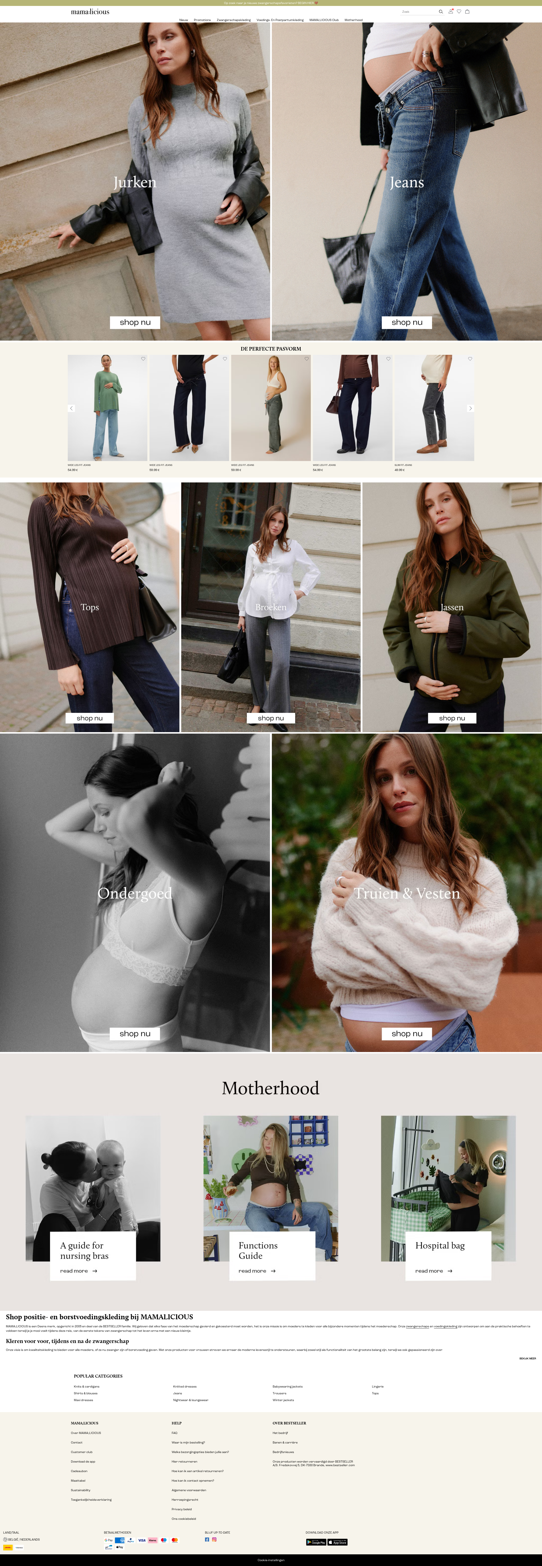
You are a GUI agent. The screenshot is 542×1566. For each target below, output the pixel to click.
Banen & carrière (285, 1442)
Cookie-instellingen (271, 1560)
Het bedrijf (280, 1433)
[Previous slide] (71, 408)
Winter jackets (283, 1400)
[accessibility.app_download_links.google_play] (316, 1546)
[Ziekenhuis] (451, 1182)
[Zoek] (441, 11)
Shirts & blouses (86, 1393)
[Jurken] (135, 181)
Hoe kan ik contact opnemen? (193, 1480)
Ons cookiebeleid (184, 1519)
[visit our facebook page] (207, 1540)
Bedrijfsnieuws (283, 1452)
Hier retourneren (184, 1461)
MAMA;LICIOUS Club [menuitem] (324, 20)
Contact (77, 1442)
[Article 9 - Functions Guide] (271, 1182)
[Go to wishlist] (459, 12)
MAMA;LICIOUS (84, 1423)
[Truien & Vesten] (407, 893)
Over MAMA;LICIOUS (86, 1433)
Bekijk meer (528, 1358)
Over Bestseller (289, 1423)
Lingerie (378, 1386)
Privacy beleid (182, 1509)
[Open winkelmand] (467, 11)
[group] (107, 416)
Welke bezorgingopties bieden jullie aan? (200, 1452)
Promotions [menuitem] (202, 20)
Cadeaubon (79, 1471)
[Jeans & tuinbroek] (407, 181)
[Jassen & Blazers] (452, 607)
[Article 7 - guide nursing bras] (90, 1182)
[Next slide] (470, 408)
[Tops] (90, 607)
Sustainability (80, 1490)
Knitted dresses (185, 1386)
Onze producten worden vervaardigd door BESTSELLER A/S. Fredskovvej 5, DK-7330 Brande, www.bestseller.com (314, 1463)
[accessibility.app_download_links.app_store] (337, 1546)
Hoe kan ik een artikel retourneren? (198, 1471)
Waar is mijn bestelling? (188, 1442)
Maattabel (78, 1480)
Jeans (177, 1393)
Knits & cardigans (87, 1386)
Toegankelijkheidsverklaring (91, 1500)
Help (177, 1423)
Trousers (279, 1393)
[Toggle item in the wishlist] (143, 358)
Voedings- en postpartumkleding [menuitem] (280, 20)
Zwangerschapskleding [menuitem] (234, 20)
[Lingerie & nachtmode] (135, 893)
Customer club (82, 1452)
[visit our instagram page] (214, 1540)
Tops (375, 1393)
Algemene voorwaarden (189, 1490)
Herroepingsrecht (185, 1500)
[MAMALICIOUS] (90, 13)
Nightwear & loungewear (191, 1400)
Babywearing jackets (288, 1386)
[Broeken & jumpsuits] (271, 607)
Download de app (83, 1461)
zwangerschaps (417, 1326)
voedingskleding (445, 1326)
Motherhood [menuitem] (354, 20)
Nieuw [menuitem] (183, 20)
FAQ (174, 1433)
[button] (107, 408)
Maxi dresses (83, 1400)
